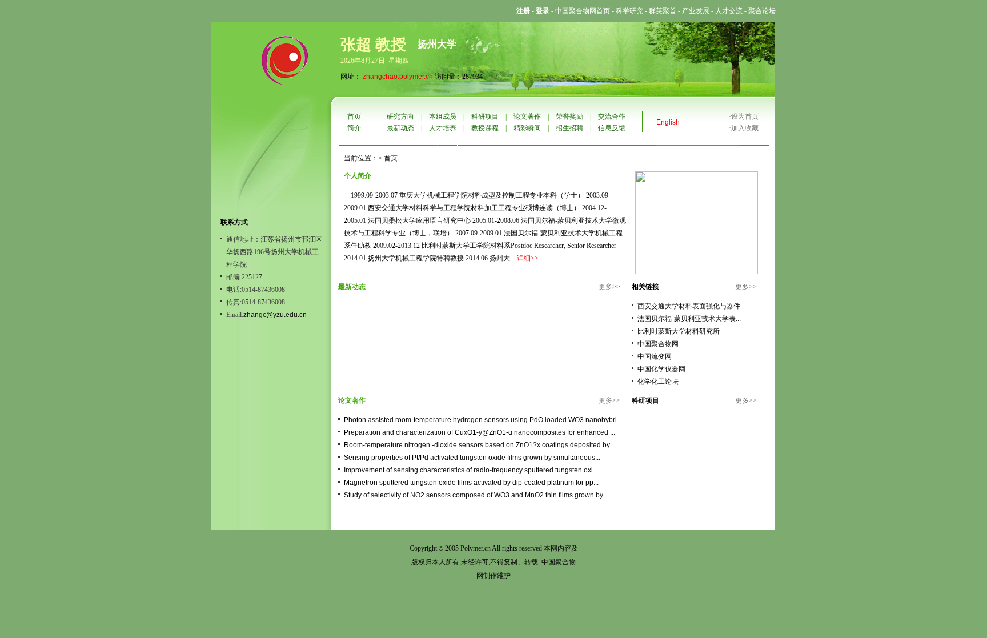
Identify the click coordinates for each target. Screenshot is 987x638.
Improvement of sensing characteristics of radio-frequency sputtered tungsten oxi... (471, 470)
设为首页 (745, 117)
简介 (354, 128)
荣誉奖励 (569, 117)
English (668, 122)
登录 (542, 11)
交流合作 (611, 117)
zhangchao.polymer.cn (398, 77)
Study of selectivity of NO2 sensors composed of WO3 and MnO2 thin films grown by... (476, 495)
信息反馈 (611, 128)
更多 (605, 287)
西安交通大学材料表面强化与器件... (691, 306)
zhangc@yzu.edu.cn (275, 315)
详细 (524, 258)
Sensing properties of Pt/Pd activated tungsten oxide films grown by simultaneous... (472, 458)
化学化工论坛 (658, 382)
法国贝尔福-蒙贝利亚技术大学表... (689, 319)
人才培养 (442, 128)
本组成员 (442, 117)
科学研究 (629, 11)
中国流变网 (654, 356)
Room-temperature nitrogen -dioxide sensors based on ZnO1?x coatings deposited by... (479, 445)
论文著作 (527, 117)
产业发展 (695, 11)
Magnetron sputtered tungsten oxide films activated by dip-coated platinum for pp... (471, 483)
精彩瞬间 (527, 128)
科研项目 (485, 117)
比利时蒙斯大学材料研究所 (678, 331)
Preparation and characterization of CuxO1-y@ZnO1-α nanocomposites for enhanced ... (479, 432)
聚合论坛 (762, 11)
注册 (523, 11)
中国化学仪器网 (661, 369)
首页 (354, 117)
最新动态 (400, 128)
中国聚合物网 (658, 344)
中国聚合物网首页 (582, 11)
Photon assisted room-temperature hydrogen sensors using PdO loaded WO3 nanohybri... (483, 420)
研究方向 (400, 117)
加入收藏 (745, 128)
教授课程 (485, 128)
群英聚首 (662, 11)
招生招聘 (569, 128)
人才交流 (729, 11)
